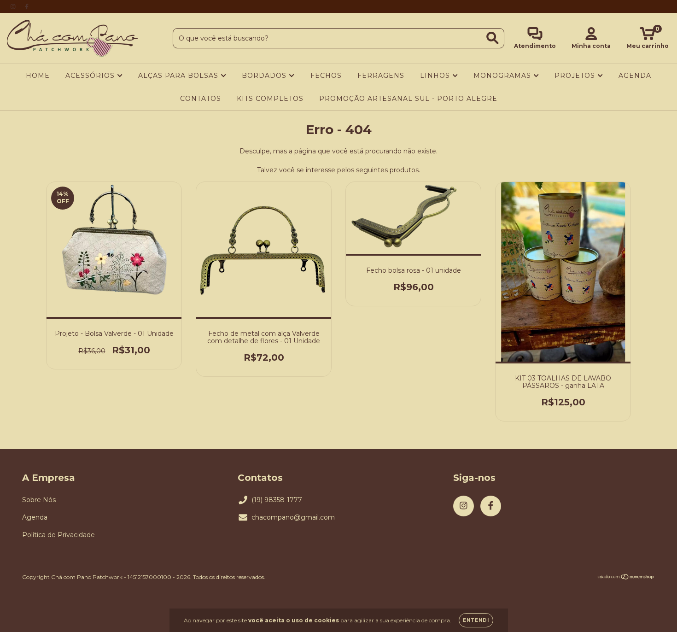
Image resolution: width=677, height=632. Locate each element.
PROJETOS (575, 75)
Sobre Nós (39, 500)
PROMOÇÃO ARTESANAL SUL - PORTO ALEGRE (408, 98)
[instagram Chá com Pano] (14, 6)
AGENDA (635, 75)
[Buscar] (492, 38)
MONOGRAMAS (503, 75)
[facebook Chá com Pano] (27, 6)
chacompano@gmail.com (293, 517)
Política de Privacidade (58, 535)
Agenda (34, 517)
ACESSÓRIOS (91, 75)
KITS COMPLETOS (270, 98)
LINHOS (436, 75)
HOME (38, 75)
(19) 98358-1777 (276, 500)
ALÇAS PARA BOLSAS (179, 75)
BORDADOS (265, 75)
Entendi (476, 620)
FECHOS (326, 75)
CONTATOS (200, 98)
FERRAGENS (380, 75)
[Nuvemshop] (626, 577)
